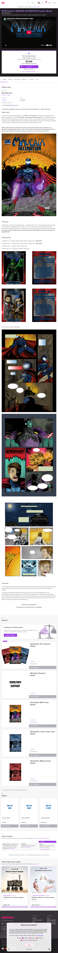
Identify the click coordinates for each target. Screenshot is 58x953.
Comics (4, 100)
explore (36, 864)
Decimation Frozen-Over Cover (42, 732)
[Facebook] (2, 923)
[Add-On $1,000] (48, 807)
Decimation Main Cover (39, 702)
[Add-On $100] (9, 807)
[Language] (39, 3)
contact (8, 95)
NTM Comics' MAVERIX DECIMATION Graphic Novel (27, 11)
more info (4, 95)
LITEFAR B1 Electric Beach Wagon (13, 897)
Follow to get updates (45, 849)
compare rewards (10, 635)
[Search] (28, 3)
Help (36, 838)
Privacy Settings (5, 944)
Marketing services (51, 920)
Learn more (12, 848)
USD (33, 2)
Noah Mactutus (7, 13)
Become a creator (51, 921)
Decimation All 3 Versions (40, 644)
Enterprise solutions (51, 923)
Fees (48, 918)
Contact (34, 918)
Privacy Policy (5, 940)
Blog (33, 921)
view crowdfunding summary (29, 71)
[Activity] (45, 3)
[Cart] (42, 3)
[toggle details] (27, 906)
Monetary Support (38, 673)
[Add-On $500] (29, 807)
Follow (29, 66)
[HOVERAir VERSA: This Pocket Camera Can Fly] (43, 879)
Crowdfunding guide (44, 838)
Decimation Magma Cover (40, 761)
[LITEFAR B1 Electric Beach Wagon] (15, 879)
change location (35, 6)
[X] (4, 923)
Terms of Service (6, 942)
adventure (23, 100)
